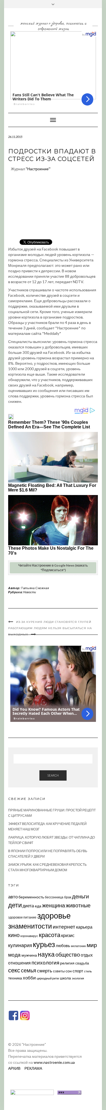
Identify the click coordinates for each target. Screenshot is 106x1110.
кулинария (20, 945)
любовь (63, 945)
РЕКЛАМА (33, 1068)
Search (53, 775)
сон (69, 971)
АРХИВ (14, 1068)
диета (28, 905)
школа (65, 978)
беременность (31, 897)
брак (67, 897)
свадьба (82, 963)
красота (49, 934)
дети (15, 905)
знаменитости (30, 926)
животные (78, 905)
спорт (78, 970)
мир (92, 944)
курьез (44, 944)
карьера (84, 926)
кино (14, 935)
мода (14, 954)
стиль (88, 971)
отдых (87, 954)
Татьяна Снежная (35, 588)
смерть (44, 970)
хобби (29, 978)
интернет (64, 927)
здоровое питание (22, 917)
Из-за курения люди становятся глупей (53, 622)
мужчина (29, 955)
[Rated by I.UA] (32, 1092)
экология (78, 978)
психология (45, 962)
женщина (53, 905)
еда (38, 906)
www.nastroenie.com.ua (54, 1062)
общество (67, 954)
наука (46, 954)
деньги (80, 896)
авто (13, 896)
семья (28, 970)
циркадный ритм (48, 978)
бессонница (54, 897)
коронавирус (29, 936)
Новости (29, 592)
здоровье (54, 915)
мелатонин (78, 946)
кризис (67, 935)
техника (15, 978)
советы (59, 971)
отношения (19, 962)
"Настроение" (38, 168)
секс (14, 970)
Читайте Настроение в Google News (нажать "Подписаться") (53, 567)
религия (67, 963)
